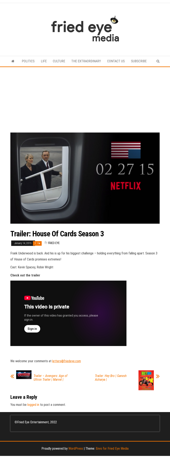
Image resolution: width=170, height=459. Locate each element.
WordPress (75, 448)
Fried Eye (54, 243)
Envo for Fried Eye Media (112, 448)
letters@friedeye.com (66, 361)
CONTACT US (116, 61)
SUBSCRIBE (139, 61)
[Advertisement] (85, 98)
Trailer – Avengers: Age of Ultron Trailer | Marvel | (50, 378)
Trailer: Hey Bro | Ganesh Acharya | (111, 378)
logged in (33, 405)
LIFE (44, 61)
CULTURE (59, 61)
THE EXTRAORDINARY (86, 61)
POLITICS (28, 61)
